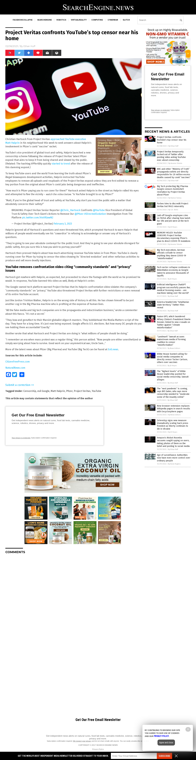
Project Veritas (82, 391)
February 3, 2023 (63, 223)
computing (97, 20)
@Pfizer (79, 213)
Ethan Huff (29, 46)
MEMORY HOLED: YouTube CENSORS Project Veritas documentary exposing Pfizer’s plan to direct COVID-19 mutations (173, 236)
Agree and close (166, 742)
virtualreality (79, 20)
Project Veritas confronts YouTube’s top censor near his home (171, 140)
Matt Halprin (58, 391)
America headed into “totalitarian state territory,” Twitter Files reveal (173, 305)
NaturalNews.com (15, 367)
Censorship (29, 391)
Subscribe (164, 755)
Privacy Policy (98, 749)
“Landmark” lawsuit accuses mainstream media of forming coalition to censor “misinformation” (171, 340)
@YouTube (99, 210)
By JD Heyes (172, 227)
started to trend (61, 163)
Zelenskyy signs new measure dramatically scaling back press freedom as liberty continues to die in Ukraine (172, 424)
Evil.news (113, 349)
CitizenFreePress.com (17, 361)
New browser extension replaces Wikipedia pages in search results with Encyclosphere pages (173, 409)
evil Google (43, 391)
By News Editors (174, 348)
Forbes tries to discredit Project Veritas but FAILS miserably (172, 205)
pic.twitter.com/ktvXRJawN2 (37, 217)
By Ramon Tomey (174, 198)
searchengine (44, 20)
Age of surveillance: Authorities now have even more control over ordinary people (173, 458)
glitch (126, 20)
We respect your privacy (82, 741)
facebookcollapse (22, 20)
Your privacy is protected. (21, 438)
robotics (61, 20)
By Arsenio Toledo (175, 163)
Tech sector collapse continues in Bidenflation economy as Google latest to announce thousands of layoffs (173, 271)
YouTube (96, 391)
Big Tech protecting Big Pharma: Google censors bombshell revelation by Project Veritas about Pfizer (172, 190)
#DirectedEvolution (95, 213)
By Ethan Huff (173, 146)
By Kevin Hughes (174, 464)
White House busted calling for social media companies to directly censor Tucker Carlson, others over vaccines (172, 358)
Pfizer (69, 391)
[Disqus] (73, 594)
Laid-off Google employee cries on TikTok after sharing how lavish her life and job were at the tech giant (173, 219)
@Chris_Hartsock (70, 210)
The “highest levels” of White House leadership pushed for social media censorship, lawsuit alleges (172, 375)
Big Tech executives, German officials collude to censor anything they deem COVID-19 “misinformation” (171, 254)
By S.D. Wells (173, 210)
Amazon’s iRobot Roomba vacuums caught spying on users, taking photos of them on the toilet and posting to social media (173, 441)
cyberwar (113, 20)
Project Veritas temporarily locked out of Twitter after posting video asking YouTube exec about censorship (171, 155)
